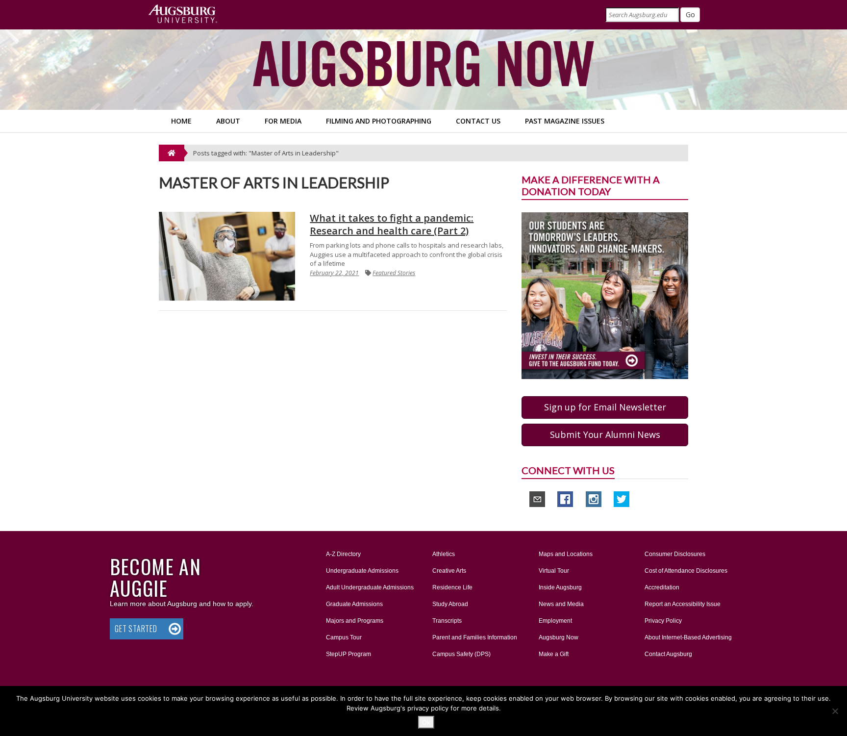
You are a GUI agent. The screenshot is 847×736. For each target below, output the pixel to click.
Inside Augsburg (560, 587)
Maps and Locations (566, 554)
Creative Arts (449, 570)
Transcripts (447, 620)
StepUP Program (348, 654)
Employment (555, 620)
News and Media (561, 604)
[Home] (171, 152)
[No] (835, 711)
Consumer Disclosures (675, 554)
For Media (283, 121)
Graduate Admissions (354, 604)
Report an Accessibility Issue (683, 604)
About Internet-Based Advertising (688, 637)
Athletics (443, 554)
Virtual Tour (554, 570)
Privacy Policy (663, 620)
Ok (426, 722)
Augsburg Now (558, 637)
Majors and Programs (354, 620)
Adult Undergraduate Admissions (370, 587)
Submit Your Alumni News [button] (605, 434)
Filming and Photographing (378, 121)
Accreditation (662, 587)
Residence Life (452, 587)
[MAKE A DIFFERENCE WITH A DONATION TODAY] (605, 295)
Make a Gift (554, 654)
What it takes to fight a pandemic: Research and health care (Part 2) (391, 224)
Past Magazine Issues (564, 121)
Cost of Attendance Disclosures (686, 570)
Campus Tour (344, 637)
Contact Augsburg (668, 654)
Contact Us (478, 121)
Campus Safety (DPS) (461, 654)
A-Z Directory (343, 554)
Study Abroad (450, 604)
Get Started (136, 628)
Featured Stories (394, 273)
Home (181, 121)
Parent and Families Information (474, 637)
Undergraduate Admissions (362, 570)
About (228, 121)
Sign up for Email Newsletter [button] (605, 407)
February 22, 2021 (334, 273)
